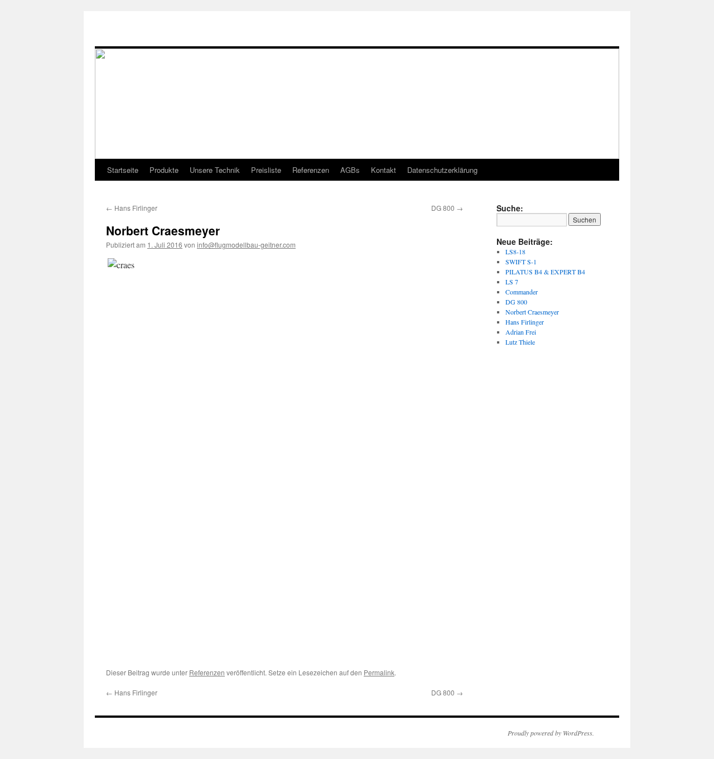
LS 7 (511, 281)
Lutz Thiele (520, 341)
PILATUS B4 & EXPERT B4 (545, 271)
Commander (521, 291)
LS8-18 (515, 251)
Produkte (163, 170)
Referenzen (310, 170)
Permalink (379, 672)
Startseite (122, 170)
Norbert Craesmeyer (532, 311)
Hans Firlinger (131, 207)
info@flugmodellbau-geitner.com (246, 244)
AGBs (350, 170)
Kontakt (383, 170)
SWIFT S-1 (521, 261)
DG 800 (447, 207)
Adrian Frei (520, 331)
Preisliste (266, 170)
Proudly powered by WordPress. (551, 732)
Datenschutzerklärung (442, 170)
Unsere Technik (215, 170)
